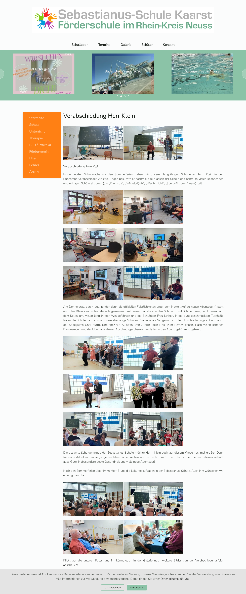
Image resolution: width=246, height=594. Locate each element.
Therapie (36, 138)
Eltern (33, 158)
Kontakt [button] (169, 44)
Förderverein (39, 151)
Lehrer (34, 165)
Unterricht (37, 131)
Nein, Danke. (136, 587)
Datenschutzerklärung (175, 579)
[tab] (117, 96)
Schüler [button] (147, 44)
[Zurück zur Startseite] (123, 20)
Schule (34, 124)
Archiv (34, 171)
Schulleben (80, 44)
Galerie (126, 44)
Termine (104, 44)
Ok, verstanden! (113, 587)
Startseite (36, 118)
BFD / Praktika (40, 145)
